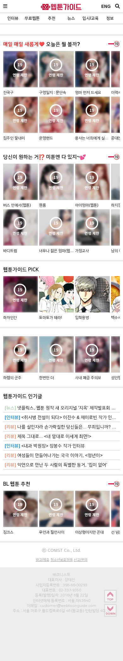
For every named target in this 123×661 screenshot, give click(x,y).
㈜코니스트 (61, 574)
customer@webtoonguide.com (68, 605)
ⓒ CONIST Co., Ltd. (61, 550)
